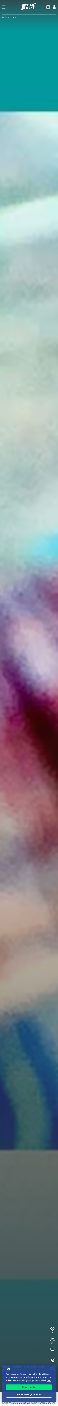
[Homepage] (29, 6)
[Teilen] (52, 1360)
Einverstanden (29, 1387)
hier (49, 1381)
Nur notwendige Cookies (29, 1395)
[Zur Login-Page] (54, 7)
